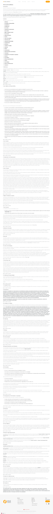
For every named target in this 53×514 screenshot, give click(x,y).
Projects (33, 498)
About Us (33, 499)
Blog (32, 502)
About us (29, 1)
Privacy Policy (15, 12)
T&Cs (46, 498)
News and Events (34, 505)
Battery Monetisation (21, 502)
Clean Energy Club (34, 503)
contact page (27, 257)
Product (19, 1)
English (3, 513)
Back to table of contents (7, 84)
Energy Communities (21, 503)
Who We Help (24, 1)
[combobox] (3, 513)
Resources (33, 1)
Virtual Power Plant (20, 499)
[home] (6, 2)
